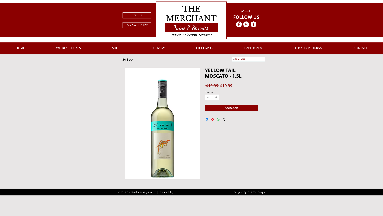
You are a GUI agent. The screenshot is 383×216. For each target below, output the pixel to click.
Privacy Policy (166, 192)
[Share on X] (224, 119)
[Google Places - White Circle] (253, 24)
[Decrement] (207, 97)
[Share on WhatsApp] (218, 119)
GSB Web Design (256, 192)
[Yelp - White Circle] (246, 24)
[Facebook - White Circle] (239, 24)
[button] (137, 25)
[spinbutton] (212, 97)
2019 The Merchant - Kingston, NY (138, 192)
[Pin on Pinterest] (212, 119)
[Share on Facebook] (207, 119)
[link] (246, 10)
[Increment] (216, 97)
